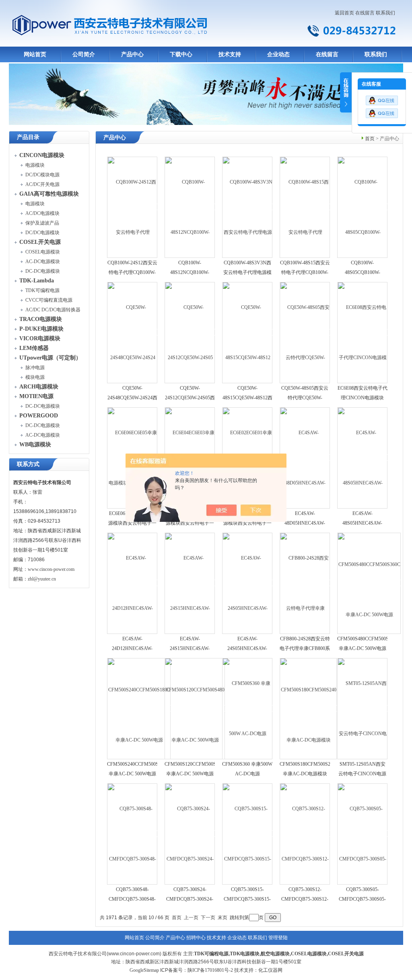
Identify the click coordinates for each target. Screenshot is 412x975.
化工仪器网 (270, 970)
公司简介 (83, 54)
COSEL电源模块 (309, 954)
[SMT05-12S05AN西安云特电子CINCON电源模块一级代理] (363, 708)
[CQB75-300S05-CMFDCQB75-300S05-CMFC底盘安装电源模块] (363, 833)
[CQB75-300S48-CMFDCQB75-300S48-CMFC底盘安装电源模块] (132, 833)
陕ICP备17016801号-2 (210, 970)
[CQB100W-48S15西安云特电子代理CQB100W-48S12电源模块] (305, 207)
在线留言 (365, 13)
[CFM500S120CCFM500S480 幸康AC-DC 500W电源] (195, 708)
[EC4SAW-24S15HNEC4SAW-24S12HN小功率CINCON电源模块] (190, 583)
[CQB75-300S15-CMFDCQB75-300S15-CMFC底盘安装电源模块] (247, 833)
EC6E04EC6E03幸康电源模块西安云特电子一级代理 (190, 523)
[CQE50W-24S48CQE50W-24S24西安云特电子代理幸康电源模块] (132, 332)
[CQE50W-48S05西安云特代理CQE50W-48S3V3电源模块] (305, 332)
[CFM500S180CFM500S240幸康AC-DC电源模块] (308, 708)
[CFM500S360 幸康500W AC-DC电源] (247, 708)
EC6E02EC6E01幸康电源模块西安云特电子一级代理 (247, 523)
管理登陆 (278, 937)
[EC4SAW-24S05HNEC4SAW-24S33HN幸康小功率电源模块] (247, 583)
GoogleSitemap (144, 970)
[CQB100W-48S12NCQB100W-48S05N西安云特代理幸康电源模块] (190, 207)
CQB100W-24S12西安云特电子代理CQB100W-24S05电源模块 (132, 272)
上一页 (191, 917)
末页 (222, 917)
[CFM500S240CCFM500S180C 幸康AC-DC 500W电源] (139, 708)
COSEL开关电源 (346, 954)
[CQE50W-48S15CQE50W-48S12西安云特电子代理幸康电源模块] (247, 332)
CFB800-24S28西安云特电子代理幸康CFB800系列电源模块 (305, 648)
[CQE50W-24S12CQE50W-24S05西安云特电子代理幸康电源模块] (190, 332)
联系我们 (385, 13)
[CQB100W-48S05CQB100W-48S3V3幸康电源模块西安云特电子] (363, 207)
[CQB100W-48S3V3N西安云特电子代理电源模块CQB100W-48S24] (247, 207)
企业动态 (278, 54)
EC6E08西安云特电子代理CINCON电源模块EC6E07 (362, 397)
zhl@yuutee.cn (42, 579)
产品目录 (28, 137)
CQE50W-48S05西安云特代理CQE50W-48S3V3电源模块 (304, 397)
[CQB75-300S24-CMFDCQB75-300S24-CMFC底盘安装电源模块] (190, 833)
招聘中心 (196, 937)
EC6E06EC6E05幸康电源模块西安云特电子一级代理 (132, 523)
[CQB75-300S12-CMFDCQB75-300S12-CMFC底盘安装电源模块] (305, 833)
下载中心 (181, 54)
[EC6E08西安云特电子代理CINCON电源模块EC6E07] (363, 332)
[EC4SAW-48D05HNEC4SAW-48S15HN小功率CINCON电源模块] (305, 457)
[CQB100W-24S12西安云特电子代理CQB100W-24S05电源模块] (132, 207)
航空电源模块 (275, 954)
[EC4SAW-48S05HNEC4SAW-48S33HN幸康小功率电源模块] (363, 457)
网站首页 (35, 54)
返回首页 (344, 13)
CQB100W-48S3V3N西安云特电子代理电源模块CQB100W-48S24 (247, 272)
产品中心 (132, 54)
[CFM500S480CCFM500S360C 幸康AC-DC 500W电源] (369, 583)
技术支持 (229, 54)
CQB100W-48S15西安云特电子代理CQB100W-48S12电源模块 (305, 272)
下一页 (208, 917)
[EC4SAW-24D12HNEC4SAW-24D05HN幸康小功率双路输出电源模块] (132, 583)
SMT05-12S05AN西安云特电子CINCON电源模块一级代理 (362, 773)
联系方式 (28, 464)
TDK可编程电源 (211, 954)
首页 (370, 138)
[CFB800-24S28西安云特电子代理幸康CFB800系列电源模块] (305, 583)
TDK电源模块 (245, 954)
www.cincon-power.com (51, 569)
